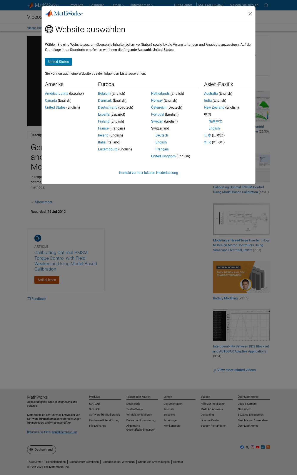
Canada (51, 100)
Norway (157, 100)
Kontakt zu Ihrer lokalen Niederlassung (148, 173)
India (208, 100)
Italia (102, 142)
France (103, 128)
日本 (207, 135)
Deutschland (107, 107)
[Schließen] (250, 13)
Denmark (105, 100)
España (104, 114)
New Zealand (214, 107)
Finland (104, 121)
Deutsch (161, 135)
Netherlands (160, 93)
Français (162, 149)
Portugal (157, 114)
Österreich (159, 107)
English (161, 142)
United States (55, 107)
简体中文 (215, 121)
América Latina (56, 93)
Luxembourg (107, 149)
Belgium (104, 93)
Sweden (157, 121)
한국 (207, 142)
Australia (211, 93)
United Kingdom (163, 156)
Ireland (103, 135)
